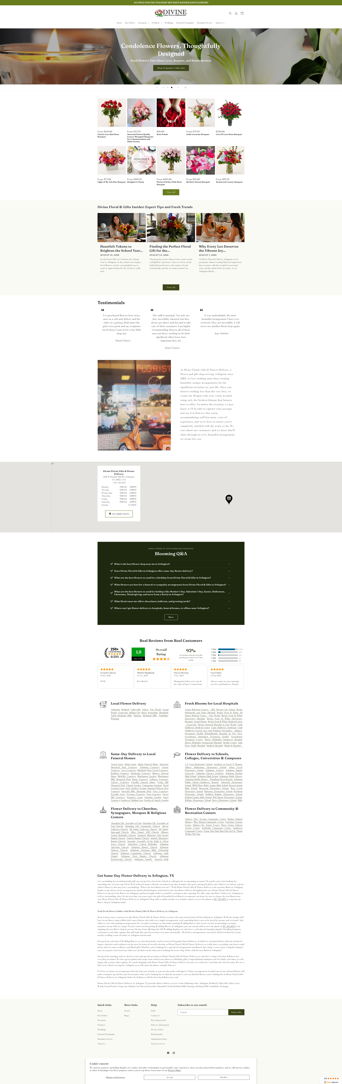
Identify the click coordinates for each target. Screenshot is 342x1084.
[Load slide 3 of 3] (172, 87)
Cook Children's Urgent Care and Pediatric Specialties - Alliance (213, 729)
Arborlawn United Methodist (142, 844)
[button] (143, 23)
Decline (223, 1077)
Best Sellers (103, 1015)
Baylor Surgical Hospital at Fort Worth (217, 724)
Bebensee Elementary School (218, 791)
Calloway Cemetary (158, 779)
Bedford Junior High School (198, 797)
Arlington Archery (214, 770)
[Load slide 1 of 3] (164, 87)
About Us (102, 1043)
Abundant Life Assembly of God (126, 823)
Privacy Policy (174, 1070)
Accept (169, 1077)
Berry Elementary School (224, 800)
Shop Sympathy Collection (171, 67)
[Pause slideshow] (185, 87)
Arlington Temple (143, 859)
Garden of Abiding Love (132, 800)
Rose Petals (162, 134)
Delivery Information (160, 1024)
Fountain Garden (153, 797)
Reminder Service (105, 1039)
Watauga (115, 718)
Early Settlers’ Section (136, 788)
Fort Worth (155, 709)
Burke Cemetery (140, 779)
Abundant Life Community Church (142, 826)
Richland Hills (150, 715)
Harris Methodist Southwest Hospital (223, 739)
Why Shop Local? (158, 1020)
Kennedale (153, 712)
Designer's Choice (135, 182)
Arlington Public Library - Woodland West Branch (208, 779)
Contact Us (155, 1015)
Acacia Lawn (117, 764)
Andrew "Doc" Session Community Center (205, 819)
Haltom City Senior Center (206, 825)
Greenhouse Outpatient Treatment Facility (207, 736)
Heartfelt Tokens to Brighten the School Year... (121, 248)
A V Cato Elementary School (199, 764)
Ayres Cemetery (128, 770)
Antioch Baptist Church (138, 838)
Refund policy (157, 1034)
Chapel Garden (133, 785)
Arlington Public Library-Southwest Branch (213, 781)
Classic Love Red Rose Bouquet (108, 135)
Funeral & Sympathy (106, 1034)
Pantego (137, 715)
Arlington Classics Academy (210, 773)
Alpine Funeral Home (147, 764)
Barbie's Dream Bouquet (198, 182)
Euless (145, 709)
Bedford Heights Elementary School (223, 794)
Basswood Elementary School (214, 788)
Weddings (102, 1029)
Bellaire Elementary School (198, 800)
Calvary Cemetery (120, 782)
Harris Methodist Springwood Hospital (203, 742)
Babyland (141, 770)
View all (171, 192)
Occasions (102, 1020)
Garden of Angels (152, 800)
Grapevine (123, 712)
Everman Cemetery (136, 794)
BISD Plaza (197, 785)
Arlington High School (207, 776)
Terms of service (158, 1043)
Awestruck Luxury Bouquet (229, 182)
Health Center (230, 742)
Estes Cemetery (160, 791)
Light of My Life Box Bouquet (112, 182)
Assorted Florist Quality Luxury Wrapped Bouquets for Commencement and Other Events (140, 138)
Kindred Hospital (215, 745)
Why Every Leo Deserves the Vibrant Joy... (219, 248)
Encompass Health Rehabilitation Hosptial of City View (213, 733)
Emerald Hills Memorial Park (136, 791)
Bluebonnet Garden (146, 776)
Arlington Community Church (135, 853)
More (171, 617)
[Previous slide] (157, 87)
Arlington (115, 709)
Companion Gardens (152, 785)
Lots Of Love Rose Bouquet (229, 134)
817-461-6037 (220, 899)
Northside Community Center (216, 828)
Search (127, 1010)
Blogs (126, 1015)
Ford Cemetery (154, 794)
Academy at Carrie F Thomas (228, 764)
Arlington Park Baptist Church (138, 856)
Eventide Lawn (118, 794)
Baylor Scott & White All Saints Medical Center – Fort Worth (213, 714)
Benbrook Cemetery (141, 773)
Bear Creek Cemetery (157, 770)
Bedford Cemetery (120, 773)
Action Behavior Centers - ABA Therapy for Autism (210, 709)
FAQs (153, 1010)
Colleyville (136, 709)
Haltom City (134, 712)
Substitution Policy (159, 1039)
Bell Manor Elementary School (227, 797)
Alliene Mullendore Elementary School (205, 767)
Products (101, 1024)
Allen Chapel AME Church (145, 832)
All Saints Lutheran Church (143, 829)
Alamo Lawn (130, 764)
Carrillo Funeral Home (143, 782)
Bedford (125, 709)
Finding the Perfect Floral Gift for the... (170, 248)
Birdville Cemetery (127, 776)
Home (100, 1010)
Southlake (163, 715)
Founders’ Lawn (135, 797)
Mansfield (163, 712)
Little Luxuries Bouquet (197, 134)
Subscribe (236, 1012)
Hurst (144, 712)
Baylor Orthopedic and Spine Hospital (213, 711)
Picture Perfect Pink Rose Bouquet (169, 183)
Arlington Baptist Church (144, 847)
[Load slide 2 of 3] (168, 87)
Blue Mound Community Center (209, 822)
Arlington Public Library (230, 776)
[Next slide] (178, 87)
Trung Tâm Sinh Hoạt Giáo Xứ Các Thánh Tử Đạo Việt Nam (213, 833)
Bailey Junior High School (216, 785)
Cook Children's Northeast (223, 727)
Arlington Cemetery (149, 767)
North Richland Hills (121, 715)
